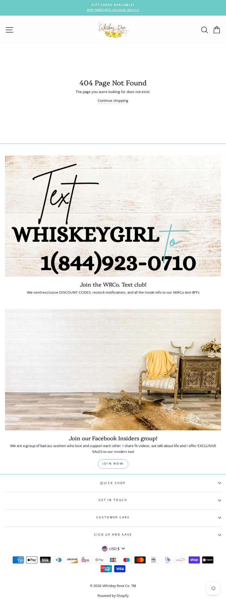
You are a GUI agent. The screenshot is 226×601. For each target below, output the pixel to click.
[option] (113, 8)
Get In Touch (113, 500)
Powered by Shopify (113, 596)
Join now (113, 463)
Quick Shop (113, 483)
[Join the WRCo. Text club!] (113, 216)
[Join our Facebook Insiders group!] (113, 369)
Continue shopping (113, 101)
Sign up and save (113, 534)
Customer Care (112, 517)
